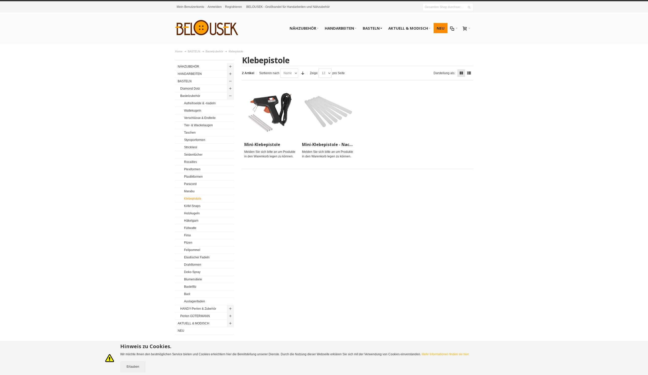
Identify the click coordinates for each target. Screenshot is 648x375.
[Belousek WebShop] (206, 28)
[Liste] (469, 73)
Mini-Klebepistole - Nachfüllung (334, 144)
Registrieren (233, 7)
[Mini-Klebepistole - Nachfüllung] (328, 111)
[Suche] (469, 7)
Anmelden (215, 7)
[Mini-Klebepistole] (270, 111)
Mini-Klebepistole (262, 144)
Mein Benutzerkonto (190, 7)
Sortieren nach (269, 73)
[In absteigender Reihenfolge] (303, 73)
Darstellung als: (444, 73)
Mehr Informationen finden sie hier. (445, 354)
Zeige (314, 73)
